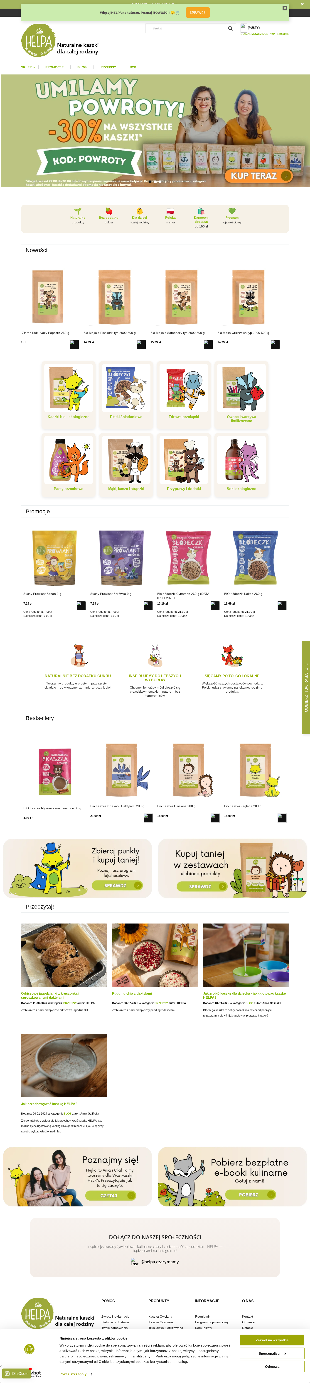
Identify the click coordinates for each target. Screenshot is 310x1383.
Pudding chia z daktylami (132, 993)
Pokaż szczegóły (72, 1374)
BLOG (249, 1003)
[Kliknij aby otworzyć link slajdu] (155, 144)
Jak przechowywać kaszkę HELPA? (49, 1104)
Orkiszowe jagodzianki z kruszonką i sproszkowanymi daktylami (50, 995)
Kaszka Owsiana (160, 1316)
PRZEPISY (70, 1003)
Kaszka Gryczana (161, 1322)
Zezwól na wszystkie (272, 1340)
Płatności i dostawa (115, 1322)
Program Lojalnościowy (212, 1322)
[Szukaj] (230, 28)
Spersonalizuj (269, 1353)
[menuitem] (29, 67)
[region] (155, 131)
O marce (248, 1322)
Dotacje (247, 1328)
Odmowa (272, 1367)
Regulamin (203, 1316)
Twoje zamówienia (114, 1328)
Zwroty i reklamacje (115, 1316)
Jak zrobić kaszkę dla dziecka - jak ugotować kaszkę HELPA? (244, 995)
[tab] (150, 181)
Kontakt (247, 1316)
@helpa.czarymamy (160, 1261)
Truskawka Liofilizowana (165, 1328)
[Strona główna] (63, 40)
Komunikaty (203, 1328)
